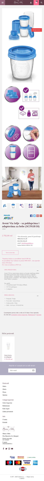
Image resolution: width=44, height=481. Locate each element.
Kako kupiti (6, 408)
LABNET (22, 478)
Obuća (4, 389)
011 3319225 (6, 440)
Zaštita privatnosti (8, 411)
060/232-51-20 (22, 239)
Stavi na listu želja (10, 252)
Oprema (5, 395)
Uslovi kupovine (7, 403)
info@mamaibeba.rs (27, 243)
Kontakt (5, 422)
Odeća (4, 386)
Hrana (4, 392)
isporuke (38, 315)
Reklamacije (31, 315)
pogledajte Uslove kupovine (19, 315)
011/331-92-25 (22, 241)
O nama (5, 419)
